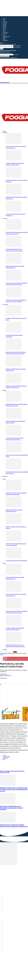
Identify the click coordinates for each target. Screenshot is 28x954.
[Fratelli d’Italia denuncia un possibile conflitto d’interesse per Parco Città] (13, 401)
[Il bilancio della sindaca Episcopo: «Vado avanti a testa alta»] (13, 418)
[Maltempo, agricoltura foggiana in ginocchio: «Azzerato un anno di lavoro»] (13, 383)
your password (17, 47)
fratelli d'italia (6, 756)
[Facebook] (8, 680)
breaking (5, 657)
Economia (5, 304)
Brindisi (4, 25)
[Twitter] (14, 680)
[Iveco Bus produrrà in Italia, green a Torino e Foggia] (13, 315)
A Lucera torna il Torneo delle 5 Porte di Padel (16, 560)
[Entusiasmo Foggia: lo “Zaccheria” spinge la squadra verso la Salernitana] (13, 490)
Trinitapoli (5, 40)
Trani (4, 39)
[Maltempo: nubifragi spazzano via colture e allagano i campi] (13, 366)
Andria (4, 18)
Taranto (4, 37)
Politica (5, 390)
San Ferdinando (6, 36)
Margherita (5, 32)
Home (4, 131)
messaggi (5, 758)
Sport (4, 479)
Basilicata (5, 22)
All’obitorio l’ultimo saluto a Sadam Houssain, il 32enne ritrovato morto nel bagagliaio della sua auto (13, 789)
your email (15, 54)
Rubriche (5, 476)
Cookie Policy (8, 886)
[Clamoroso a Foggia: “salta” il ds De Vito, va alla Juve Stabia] (13, 523)
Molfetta (5, 33)
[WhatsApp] (19, 680)
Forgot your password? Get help (8, 50)
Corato (4, 28)
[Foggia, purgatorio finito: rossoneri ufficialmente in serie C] (13, 507)
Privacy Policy (2, 886)
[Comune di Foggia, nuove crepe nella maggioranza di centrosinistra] (13, 435)
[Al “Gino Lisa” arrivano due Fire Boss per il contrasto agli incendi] (13, 211)
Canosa (4, 26)
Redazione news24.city (5, 675)
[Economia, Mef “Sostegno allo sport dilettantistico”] (13, 332)
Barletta (5, 21)
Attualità (5, 132)
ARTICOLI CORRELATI (6, 771)
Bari (4, 19)
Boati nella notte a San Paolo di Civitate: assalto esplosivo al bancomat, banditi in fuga (13, 825)
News (4, 660)
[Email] (24, 680)
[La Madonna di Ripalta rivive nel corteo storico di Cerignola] (13, 177)
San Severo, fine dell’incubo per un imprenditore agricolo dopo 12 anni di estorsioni (11, 807)
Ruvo (4, 34)
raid (4, 759)
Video (4, 563)
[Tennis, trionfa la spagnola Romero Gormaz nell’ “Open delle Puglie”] (13, 540)
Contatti (5, 649)
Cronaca (5, 218)
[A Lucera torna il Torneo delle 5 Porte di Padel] (13, 557)
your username (16, 45)
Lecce (4, 30)
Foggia (4, 29)
